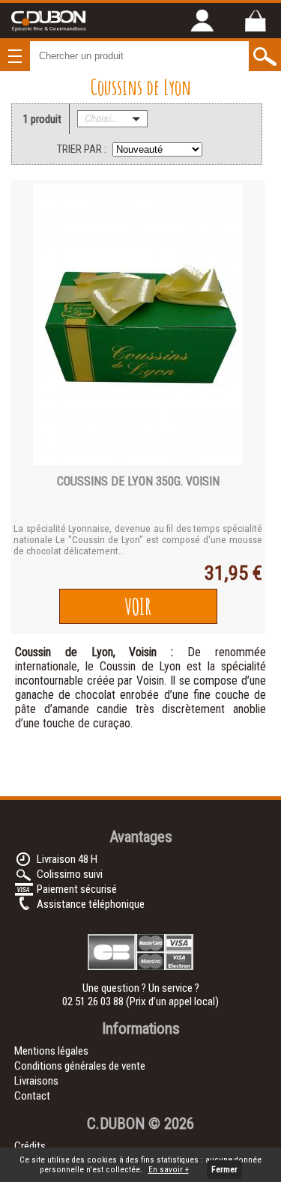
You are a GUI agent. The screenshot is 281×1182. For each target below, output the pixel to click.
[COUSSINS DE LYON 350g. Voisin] (137, 326)
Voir (137, 606)
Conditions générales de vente (79, 1066)
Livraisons (36, 1081)
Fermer (224, 1170)
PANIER (255, 20)
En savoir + (168, 1170)
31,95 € (233, 573)
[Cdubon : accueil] (48, 29)
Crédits (30, 1146)
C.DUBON (116, 1124)
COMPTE (202, 20)
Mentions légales (51, 1051)
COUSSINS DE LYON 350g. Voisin (138, 481)
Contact (32, 1096)
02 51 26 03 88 (94, 1001)
